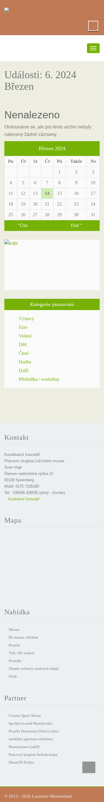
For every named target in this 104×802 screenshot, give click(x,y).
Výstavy (26, 318)
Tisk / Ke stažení (22, 653)
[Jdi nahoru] (88, 767)
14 (47, 193)
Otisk (13, 676)
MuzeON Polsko (21, 762)
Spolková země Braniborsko (31, 723)
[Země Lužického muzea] (6, 9)
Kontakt (15, 661)
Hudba (25, 361)
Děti (23, 344)
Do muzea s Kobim (23, 637)
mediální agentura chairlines (31, 739)
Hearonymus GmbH (24, 747)
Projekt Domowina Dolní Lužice (34, 731)
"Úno (23, 225)
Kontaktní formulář (23, 499)
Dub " (76, 225)
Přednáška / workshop (39, 379)
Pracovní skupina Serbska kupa (33, 754)
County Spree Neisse (25, 715)
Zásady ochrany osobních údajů (34, 668)
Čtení (24, 353)
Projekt (14, 645)
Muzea (14, 629)
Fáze (23, 327)
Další (23, 370)
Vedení (25, 335)
